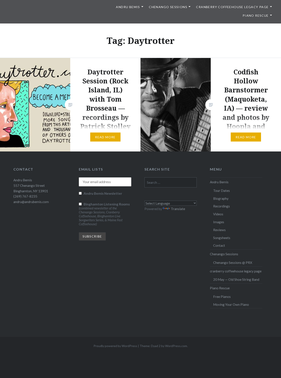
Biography (221, 198)
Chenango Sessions (168, 7)
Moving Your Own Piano (231, 304)
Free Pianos (222, 297)
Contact (219, 245)
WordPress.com (176, 346)
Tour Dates (221, 191)
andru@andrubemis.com (31, 202)
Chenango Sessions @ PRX (232, 263)
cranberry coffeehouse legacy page (232, 7)
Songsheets (221, 238)
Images (218, 222)
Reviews (219, 230)
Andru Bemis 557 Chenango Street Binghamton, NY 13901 (30, 185)
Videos (218, 214)
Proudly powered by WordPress (115, 346)
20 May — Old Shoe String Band (236, 279)
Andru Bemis (128, 7)
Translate (178, 209)
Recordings (221, 206)
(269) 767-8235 (25, 196)
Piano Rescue (256, 15)
